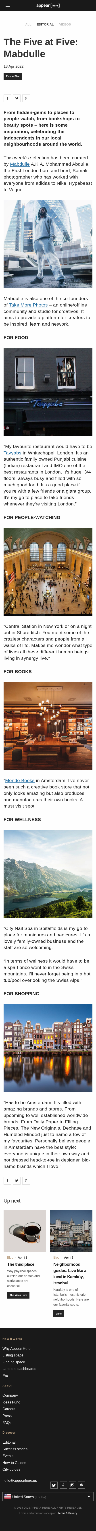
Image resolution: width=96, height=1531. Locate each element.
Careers (8, 1409)
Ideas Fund (11, 1402)
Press (7, 1416)
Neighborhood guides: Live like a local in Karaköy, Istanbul (69, 1273)
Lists (59, 1313)
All (28, 24)
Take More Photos (28, 304)
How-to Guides (14, 1463)
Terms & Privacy (67, 1513)
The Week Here (18, 1295)
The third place (20, 1264)
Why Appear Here (16, 1348)
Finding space (13, 1362)
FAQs (6, 1423)
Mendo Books (20, 780)
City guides (11, 1469)
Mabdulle (20, 164)
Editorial (45, 24)
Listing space (12, 1355)
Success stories (14, 1449)
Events (7, 1456)
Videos (65, 24)
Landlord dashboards (19, 1369)
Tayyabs (12, 452)
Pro (5, 1376)
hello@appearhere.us (19, 1480)
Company (10, 1395)
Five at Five (12, 76)
